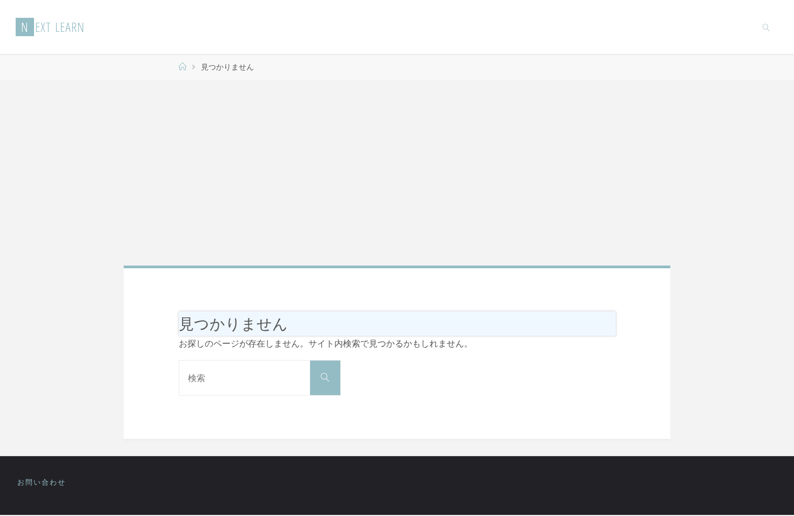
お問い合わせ (41, 482)
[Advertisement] (397, 172)
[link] (766, 27)
